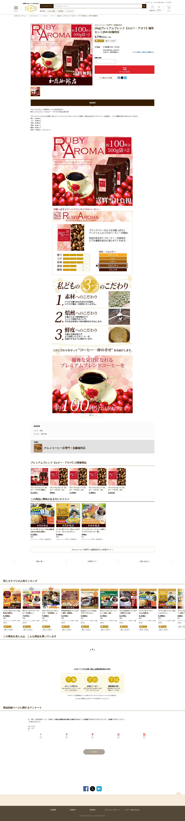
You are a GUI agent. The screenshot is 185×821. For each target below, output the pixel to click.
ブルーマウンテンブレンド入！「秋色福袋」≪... (50, 612)
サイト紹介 (168, 2)
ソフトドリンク (33, 16)
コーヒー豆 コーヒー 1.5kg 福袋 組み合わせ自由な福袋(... (42, 530)
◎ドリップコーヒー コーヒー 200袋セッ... (31, 612)
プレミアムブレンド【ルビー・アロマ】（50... (116, 489)
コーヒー (45, 16)
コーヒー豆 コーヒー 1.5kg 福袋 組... (146, 612)
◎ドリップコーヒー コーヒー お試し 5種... (108, 612)
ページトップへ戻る (178, 792)
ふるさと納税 (51, 11)
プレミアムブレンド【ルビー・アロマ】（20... (77, 489)
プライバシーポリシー (112, 810)
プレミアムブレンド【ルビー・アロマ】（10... (58, 489)
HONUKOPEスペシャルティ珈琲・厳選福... (70, 612)
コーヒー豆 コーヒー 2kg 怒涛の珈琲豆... (11, 612)
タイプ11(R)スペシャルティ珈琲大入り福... (128, 612)
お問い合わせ (144, 561)
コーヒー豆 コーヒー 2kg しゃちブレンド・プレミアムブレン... (68, 530)
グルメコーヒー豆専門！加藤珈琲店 (41, 539)
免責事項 (92, 810)
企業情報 (53, 810)
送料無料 (60, 11)
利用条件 (73, 810)
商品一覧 (39, 561)
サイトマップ (148, 2)
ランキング (70, 11)
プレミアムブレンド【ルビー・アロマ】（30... (97, 489)
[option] (39, 481)
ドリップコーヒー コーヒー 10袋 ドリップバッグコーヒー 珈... (94, 530)
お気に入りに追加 (107, 78)
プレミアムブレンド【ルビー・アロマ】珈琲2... (39, 489)
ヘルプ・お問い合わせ (159, 2)
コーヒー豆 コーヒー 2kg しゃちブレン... (166, 612)
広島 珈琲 (44, 620)
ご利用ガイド (92, 561)
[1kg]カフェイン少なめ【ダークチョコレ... (88, 612)
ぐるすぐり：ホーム (19, 16)
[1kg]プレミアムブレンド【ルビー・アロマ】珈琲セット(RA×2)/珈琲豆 (77, 16)
